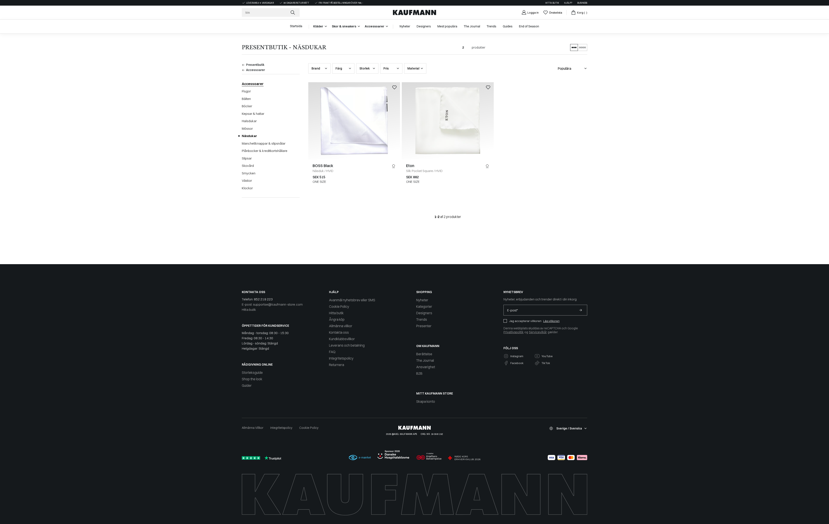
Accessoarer (253, 84)
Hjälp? (568, 3)
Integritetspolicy (341, 358)
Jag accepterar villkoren (525, 321)
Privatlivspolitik (513, 332)
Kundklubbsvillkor (342, 339)
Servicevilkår (538, 332)
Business (582, 3)
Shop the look (252, 379)
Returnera (336, 365)
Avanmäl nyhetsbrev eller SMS (352, 300)
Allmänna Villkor (252, 428)
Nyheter (422, 300)
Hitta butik (552, 3)
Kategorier (424, 306)
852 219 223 (263, 299)
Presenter (424, 326)
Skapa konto (425, 401)
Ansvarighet (425, 367)
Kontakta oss (339, 332)
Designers (424, 313)
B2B (419, 373)
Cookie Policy (339, 306)
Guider (247, 385)
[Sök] (293, 12)
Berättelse (424, 354)
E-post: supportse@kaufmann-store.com (272, 304)
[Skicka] (580, 310)
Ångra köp (337, 319)
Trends (421, 319)
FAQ (332, 352)
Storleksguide (252, 372)
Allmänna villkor (340, 326)
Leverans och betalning (347, 345)
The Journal (425, 360)
